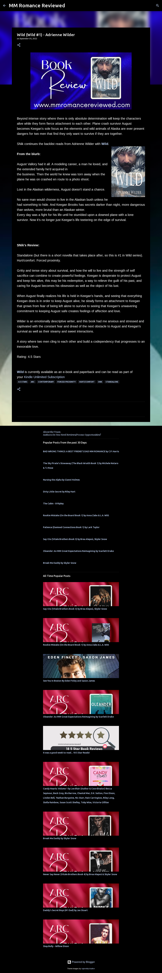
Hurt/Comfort (86, 382)
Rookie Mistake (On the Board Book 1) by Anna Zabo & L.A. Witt (76, 515)
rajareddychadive (88, 969)
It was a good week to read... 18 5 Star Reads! (66, 752)
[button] (19, 45)
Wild (104, 144)
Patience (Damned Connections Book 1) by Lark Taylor (71, 527)
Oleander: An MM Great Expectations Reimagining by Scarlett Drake (78, 551)
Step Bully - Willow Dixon (56, 946)
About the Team (51, 432)
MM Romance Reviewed (37, 5)
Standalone (112, 382)
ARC (32, 382)
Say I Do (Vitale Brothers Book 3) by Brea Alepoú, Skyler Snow (75, 539)
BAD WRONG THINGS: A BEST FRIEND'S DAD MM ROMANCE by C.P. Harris (81, 451)
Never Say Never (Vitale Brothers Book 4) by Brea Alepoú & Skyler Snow (80, 874)
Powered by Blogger (83, 962)
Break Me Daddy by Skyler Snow (59, 563)
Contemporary (46, 382)
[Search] (157, 5)
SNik (100, 382)
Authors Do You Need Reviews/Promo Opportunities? (72, 434)
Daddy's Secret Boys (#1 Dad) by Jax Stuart (65, 910)
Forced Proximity (66, 382)
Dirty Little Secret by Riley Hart (59, 491)
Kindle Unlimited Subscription (44, 377)
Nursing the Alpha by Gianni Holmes (61, 480)
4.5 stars (22, 382)
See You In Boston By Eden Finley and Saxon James (69, 681)
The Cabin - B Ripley (53, 503)
